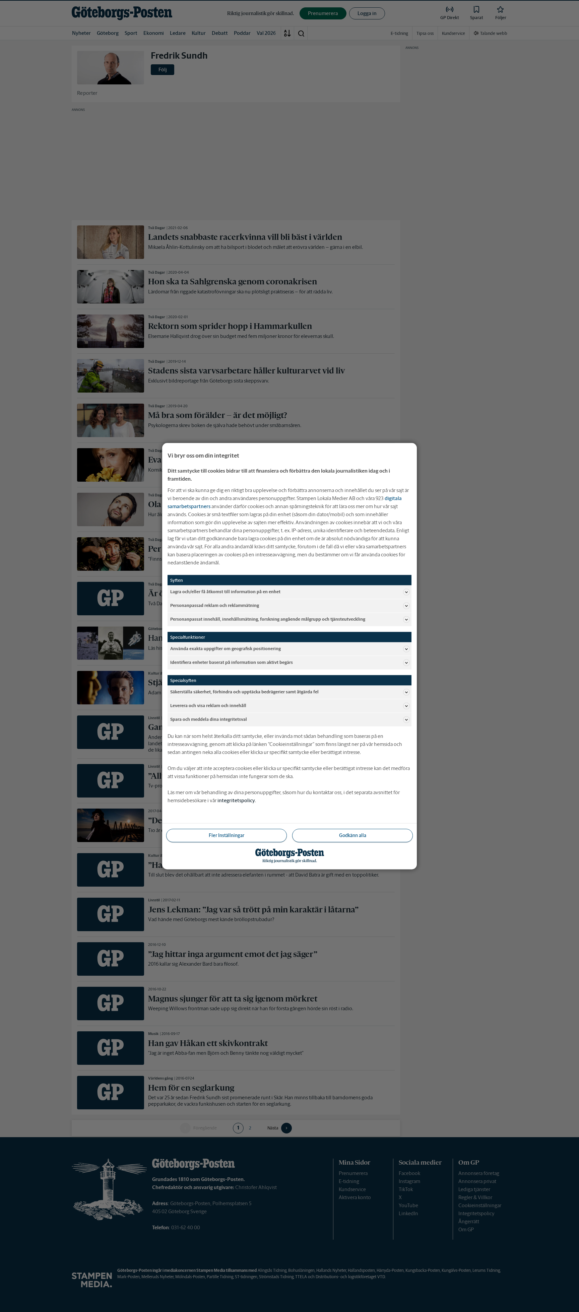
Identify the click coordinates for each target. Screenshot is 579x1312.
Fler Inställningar (226, 835)
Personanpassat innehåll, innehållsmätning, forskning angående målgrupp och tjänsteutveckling (267, 619)
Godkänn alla (352, 835)
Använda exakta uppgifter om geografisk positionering (225, 648)
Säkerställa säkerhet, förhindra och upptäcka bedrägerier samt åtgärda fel (244, 692)
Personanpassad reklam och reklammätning (214, 605)
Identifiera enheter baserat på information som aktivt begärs (231, 662)
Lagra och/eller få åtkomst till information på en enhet (225, 592)
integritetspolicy (236, 800)
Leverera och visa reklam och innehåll (208, 705)
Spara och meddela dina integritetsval (208, 719)
